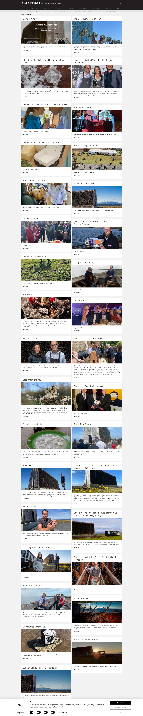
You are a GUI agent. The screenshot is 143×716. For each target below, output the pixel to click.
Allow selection (120, 707)
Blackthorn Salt (32, 3)
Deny (120, 712)
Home (23, 14)
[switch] (39, 712)
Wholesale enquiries (34, 11)
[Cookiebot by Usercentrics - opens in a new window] (19, 713)
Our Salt (47, 8)
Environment (96, 8)
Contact (108, 8)
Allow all (120, 702)
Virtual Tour (34, 8)
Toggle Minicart (121, 3)
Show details (61, 712)
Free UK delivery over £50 (109, 11)
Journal (119, 8)
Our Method (59, 8)
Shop (23, 8)
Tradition (71, 8)
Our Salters (83, 8)
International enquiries (59, 11)
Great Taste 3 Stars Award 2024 (84, 11)
